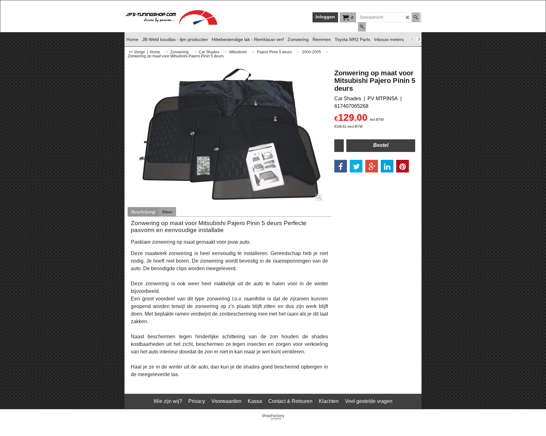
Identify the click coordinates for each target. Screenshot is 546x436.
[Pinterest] (402, 166)
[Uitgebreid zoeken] (362, 27)
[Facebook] (340, 166)
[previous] (412, 39)
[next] (419, 39)
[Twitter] (356, 166)
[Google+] (371, 166)
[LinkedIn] (387, 166)
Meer (167, 211)
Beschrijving (143, 211)
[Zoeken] (416, 17)
